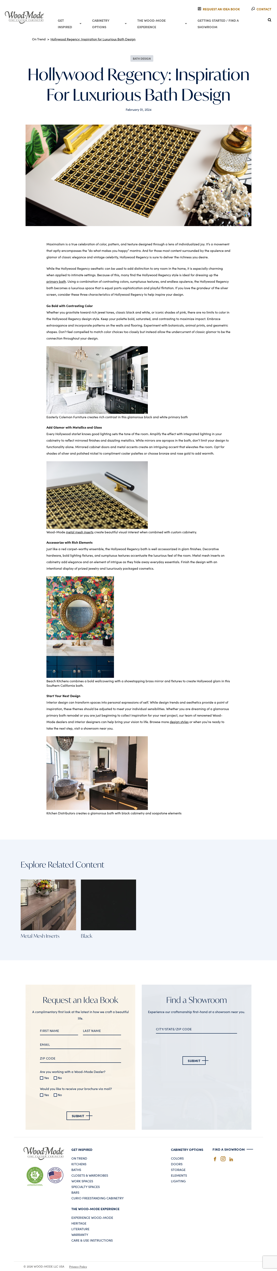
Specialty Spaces (85, 1186)
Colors (177, 1158)
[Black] (97, 412)
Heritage (78, 1223)
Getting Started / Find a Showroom (218, 23)
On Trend (39, 39)
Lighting (178, 1181)
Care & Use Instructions (92, 1240)
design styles (179, 721)
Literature (80, 1229)
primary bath (56, 281)
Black (86, 936)
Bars (75, 1192)
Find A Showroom (229, 1149)
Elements (179, 1175)
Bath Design (142, 58)
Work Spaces (82, 1181)
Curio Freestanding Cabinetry (97, 1198)
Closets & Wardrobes (89, 1175)
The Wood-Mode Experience (151, 23)
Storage (178, 1169)
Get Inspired (65, 23)
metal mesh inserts (79, 532)
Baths (76, 1169)
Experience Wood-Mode (92, 1217)
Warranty (79, 1234)
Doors (177, 1164)
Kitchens (78, 1164)
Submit (78, 1116)
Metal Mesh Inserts (40, 936)
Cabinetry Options (100, 23)
